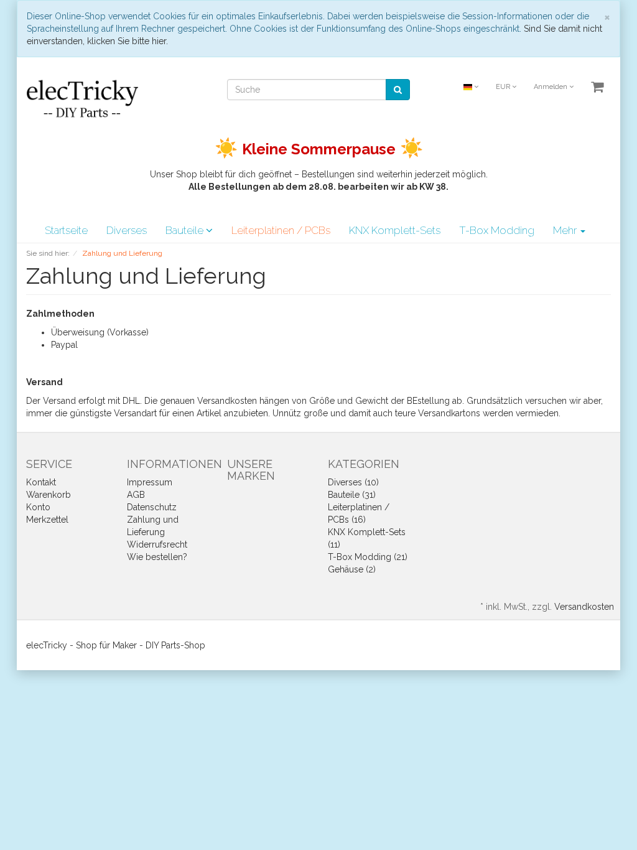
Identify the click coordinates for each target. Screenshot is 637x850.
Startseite (66, 230)
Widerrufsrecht (157, 544)
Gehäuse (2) (352, 569)
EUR (504, 87)
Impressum (149, 482)
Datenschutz (152, 507)
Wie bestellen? (157, 557)
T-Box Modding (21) (367, 557)
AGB (136, 495)
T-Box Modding (496, 230)
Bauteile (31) (352, 495)
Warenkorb (48, 495)
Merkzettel (47, 520)
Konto (38, 507)
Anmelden (551, 87)
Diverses (126, 230)
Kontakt (41, 482)
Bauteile (185, 230)
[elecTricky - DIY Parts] (82, 98)
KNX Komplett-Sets (394, 230)
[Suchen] (398, 89)
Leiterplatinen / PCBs (280, 230)
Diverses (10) (353, 482)
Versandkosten (584, 607)
